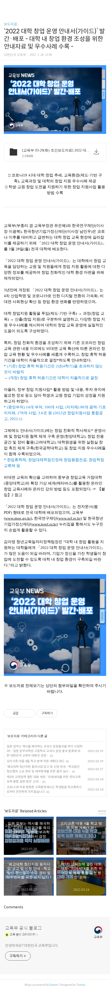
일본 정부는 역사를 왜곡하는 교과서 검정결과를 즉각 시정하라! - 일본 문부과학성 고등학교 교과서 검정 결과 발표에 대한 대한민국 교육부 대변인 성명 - (44, 750)
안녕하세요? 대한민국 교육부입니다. (32, 945)
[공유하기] (23, 713)
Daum (53, 985)
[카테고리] (6, 5)
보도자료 (10, 24)
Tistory (80, 985)
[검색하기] (103, 5)
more (102, 811)
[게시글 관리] (29, 713)
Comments (13, 907)
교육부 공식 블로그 (23, 928)
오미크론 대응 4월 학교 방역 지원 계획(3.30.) (35, 761)
